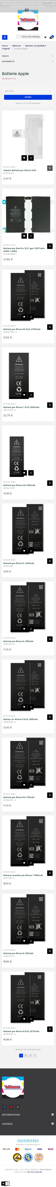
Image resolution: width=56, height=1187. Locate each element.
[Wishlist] (45, 37)
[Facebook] (4, 1107)
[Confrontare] (31, 158)
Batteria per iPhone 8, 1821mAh (18, 953)
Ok (27, 10)
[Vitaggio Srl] (28, 20)
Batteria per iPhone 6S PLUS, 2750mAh (22, 329)
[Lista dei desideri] (24, 158)
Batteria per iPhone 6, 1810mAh (18, 641)
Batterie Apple (9, 167)
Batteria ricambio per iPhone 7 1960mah (23, 875)
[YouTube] (11, 1107)
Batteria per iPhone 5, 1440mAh (18, 563)
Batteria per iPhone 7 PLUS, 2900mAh (21, 407)
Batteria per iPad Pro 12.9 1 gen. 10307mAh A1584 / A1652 (24, 250)
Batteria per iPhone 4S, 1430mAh (19, 485)
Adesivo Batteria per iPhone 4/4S (19, 170)
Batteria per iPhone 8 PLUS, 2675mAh (21, 1031)
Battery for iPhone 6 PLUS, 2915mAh (20, 719)
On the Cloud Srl (34, 1172)
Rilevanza (28, 91)
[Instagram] (17, 1107)
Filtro (28, 97)
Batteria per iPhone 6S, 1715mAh (19, 797)
